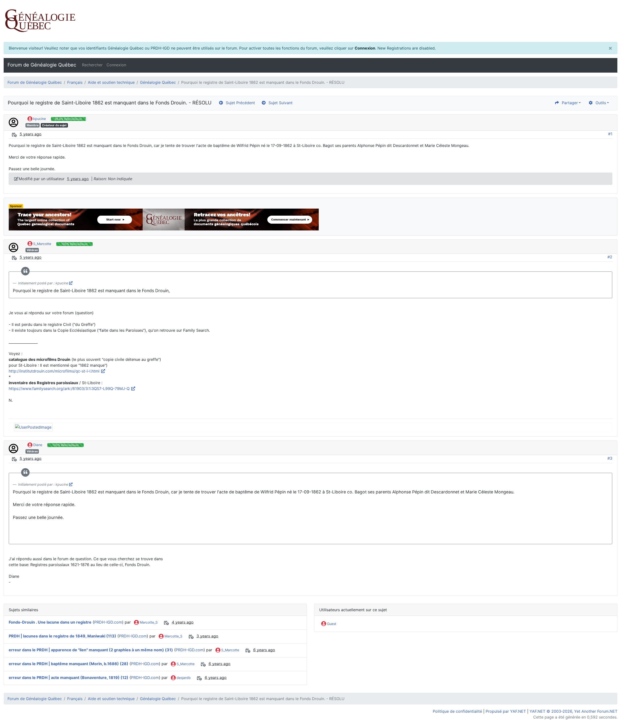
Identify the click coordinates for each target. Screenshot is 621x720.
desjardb (183, 678)
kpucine (39, 119)
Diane (37, 445)
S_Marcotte (41, 244)
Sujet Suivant (279, 102)
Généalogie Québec (158, 82)
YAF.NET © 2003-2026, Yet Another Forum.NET (573, 711)
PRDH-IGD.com (108, 622)
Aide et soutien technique (111, 82)
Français (74, 82)
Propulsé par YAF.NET (506, 711)
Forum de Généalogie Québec (42, 65)
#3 (609, 458)
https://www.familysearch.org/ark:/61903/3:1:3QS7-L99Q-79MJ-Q (70, 388)
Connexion (365, 48)
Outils (599, 102)
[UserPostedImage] (33, 426)
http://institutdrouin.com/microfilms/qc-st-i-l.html (55, 371)
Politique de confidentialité (457, 711)
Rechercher (92, 64)
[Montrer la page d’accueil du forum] (310, 21)
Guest (331, 624)
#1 (610, 133)
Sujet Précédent (239, 102)
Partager (568, 102)
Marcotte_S (148, 622)
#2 (609, 256)
